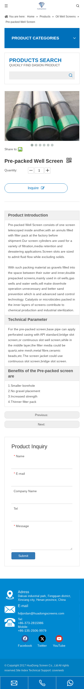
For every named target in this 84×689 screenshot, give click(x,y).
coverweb (58, 670)
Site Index (22, 670)
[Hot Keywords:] (71, 75)
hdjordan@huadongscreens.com (41, 613)
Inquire (33, 188)
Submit (23, 556)
